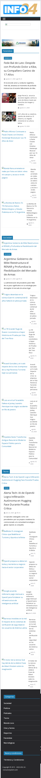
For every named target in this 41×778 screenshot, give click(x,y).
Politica (7, 708)
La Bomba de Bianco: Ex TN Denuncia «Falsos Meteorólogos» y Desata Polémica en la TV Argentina (32, 212)
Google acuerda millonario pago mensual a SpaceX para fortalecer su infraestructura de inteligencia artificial (31, 601)
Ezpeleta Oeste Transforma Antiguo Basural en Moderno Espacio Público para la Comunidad (33, 448)
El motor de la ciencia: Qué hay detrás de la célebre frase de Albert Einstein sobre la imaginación (32, 671)
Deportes (8, 733)
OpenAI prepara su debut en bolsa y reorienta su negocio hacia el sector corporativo (33, 571)
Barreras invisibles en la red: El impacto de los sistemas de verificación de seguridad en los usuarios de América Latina (33, 634)
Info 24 (22, 767)
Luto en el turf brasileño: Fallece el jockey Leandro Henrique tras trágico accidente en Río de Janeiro (33, 413)
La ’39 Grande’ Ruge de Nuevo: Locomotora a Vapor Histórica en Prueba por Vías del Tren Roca (33, 341)
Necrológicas (9, 743)
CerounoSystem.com (10, 770)
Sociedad (7, 254)
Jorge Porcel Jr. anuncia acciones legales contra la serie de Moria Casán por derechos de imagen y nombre (27, 100)
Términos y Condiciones (14, 760)
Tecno (7, 488)
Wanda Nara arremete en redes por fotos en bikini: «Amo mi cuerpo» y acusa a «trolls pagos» (34, 180)
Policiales (7, 713)
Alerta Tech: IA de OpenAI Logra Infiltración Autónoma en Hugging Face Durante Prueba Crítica (19, 500)
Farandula (8, 58)
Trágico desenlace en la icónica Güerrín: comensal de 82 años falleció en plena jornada (33, 306)
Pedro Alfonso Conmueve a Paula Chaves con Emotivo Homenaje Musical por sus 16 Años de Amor (33, 145)
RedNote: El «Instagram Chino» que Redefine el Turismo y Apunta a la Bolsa (33, 541)
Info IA (20, 79)
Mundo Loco (9, 723)
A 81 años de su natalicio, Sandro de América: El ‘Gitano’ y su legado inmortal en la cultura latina (27, 118)
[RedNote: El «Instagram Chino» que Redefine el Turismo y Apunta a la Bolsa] (15, 544)
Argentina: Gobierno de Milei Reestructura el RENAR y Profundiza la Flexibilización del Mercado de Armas (20, 266)
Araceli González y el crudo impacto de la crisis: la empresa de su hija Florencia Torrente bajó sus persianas (33, 377)
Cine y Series (9, 728)
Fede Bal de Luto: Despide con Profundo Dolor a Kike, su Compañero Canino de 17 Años (20, 68)
